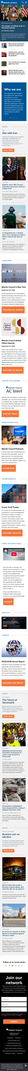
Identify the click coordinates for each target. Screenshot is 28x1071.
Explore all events (13, 310)
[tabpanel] (14, 101)
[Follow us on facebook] (9, 965)
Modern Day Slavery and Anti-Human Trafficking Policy (14, 1051)
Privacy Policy (10, 1037)
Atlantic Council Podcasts (12, 448)
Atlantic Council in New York (14, 287)
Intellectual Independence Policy (14, 1043)
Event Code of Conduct (10, 1053)
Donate (8, 602)
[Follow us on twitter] (6, 965)
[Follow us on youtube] (12, 965)
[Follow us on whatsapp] (21, 965)
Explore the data (12, 533)
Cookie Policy (18, 1037)
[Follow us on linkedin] (18, 965)
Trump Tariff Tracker (10, 507)
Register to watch (12, 370)
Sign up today (10, 413)
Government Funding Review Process (14, 1045)
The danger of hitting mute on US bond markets (13, 27)
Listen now (9, 468)
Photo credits (20, 1053)
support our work (8, 596)
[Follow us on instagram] (15, 965)
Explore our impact (13, 683)
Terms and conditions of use (14, 1040)
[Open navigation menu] (26, 2)
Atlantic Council (11, 341)
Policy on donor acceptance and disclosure (14, 1048)
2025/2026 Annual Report (13, 661)
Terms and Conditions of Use (12, 1015)
